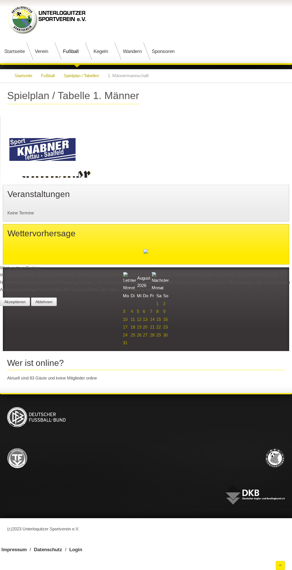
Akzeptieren (15, 302)
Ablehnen (43, 302)
